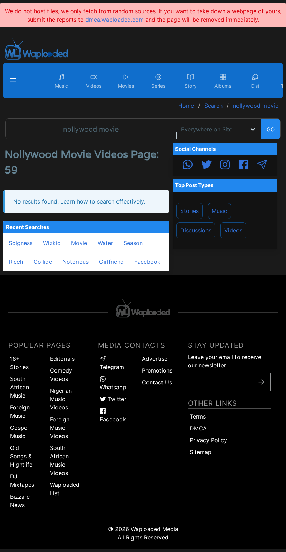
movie (79, 242)
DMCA (198, 428)
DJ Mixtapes (22, 480)
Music (219, 210)
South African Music (19, 387)
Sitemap (200, 452)
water (105, 242)
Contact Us (157, 382)
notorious (75, 261)
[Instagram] (225, 165)
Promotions (157, 370)
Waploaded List (65, 489)
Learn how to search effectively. (102, 201)
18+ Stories (19, 362)
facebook (147, 261)
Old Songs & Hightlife (21, 456)
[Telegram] (262, 165)
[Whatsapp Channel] (187, 165)
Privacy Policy (208, 440)
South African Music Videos (59, 460)
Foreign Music (20, 411)
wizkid (52, 242)
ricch (16, 261)
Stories (189, 210)
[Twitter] (206, 165)
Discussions (195, 230)
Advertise (154, 358)
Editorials (62, 358)
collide (42, 261)
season (133, 242)
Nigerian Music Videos (61, 399)
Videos (233, 230)
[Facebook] (243, 165)
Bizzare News (20, 500)
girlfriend (111, 261)
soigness (20, 242)
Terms (198, 416)
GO (270, 129)
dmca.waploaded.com (114, 19)
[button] (13, 80)
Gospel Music (19, 431)
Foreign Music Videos (59, 427)
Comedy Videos (61, 374)
